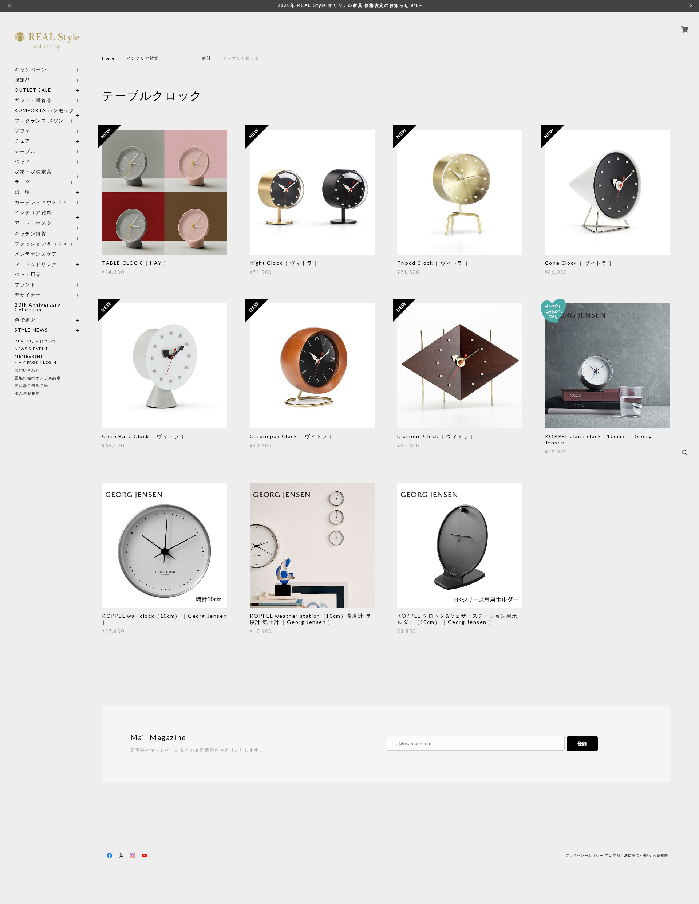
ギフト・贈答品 (33, 100)
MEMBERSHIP (30, 356)
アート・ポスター (47, 223)
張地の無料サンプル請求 (38, 378)
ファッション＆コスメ (41, 243)
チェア (25, 141)
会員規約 (660, 855)
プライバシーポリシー (584, 855)
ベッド (23, 161)
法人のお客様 (27, 393)
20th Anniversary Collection (38, 307)
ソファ (36, 131)
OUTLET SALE (33, 90)
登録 (582, 743)
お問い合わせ (27, 370)
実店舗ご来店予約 (31, 385)
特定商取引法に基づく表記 (628, 855)
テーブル (25, 151)
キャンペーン (31, 69)
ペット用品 (28, 274)
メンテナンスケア (36, 254)
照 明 (23, 192)
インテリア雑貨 (47, 212)
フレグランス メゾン (39, 120)
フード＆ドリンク (36, 264)
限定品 (23, 80)
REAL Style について (36, 341)
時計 (206, 58)
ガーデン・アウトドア (41, 202)
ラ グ (23, 182)
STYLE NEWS (31, 330)
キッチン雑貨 (47, 233)
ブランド (25, 284)
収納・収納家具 (47, 171)
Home (108, 58)
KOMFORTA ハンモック (44, 110)
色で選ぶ (25, 320)
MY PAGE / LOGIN (37, 362)
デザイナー (28, 294)
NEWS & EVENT (31, 348)
